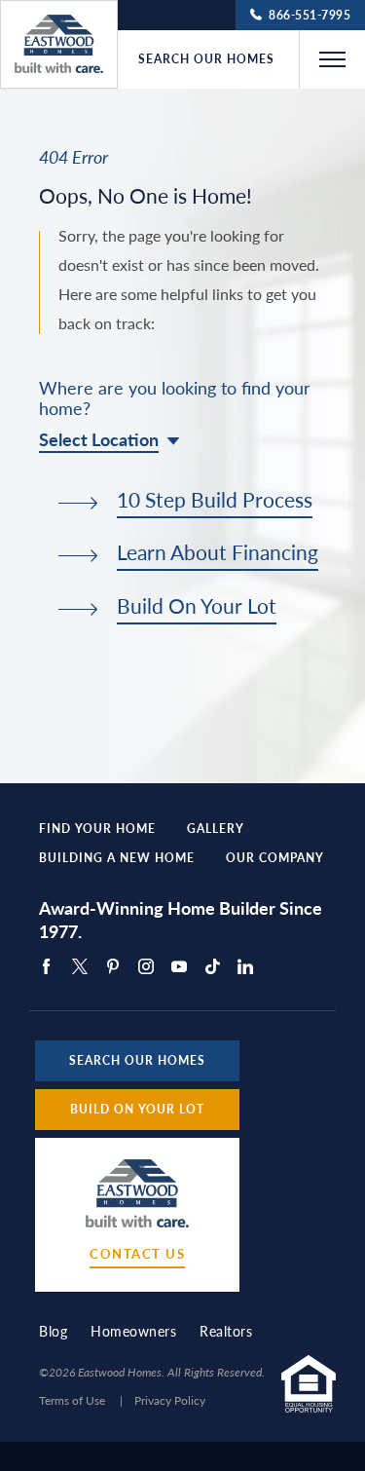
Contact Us (137, 1254)
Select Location (99, 439)
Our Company (275, 858)
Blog (53, 1330)
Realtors (226, 1330)
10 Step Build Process (214, 500)
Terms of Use (72, 1400)
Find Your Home (97, 829)
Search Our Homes (206, 59)
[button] (332, 59)
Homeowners (133, 1330)
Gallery (215, 829)
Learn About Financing (217, 553)
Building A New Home (117, 858)
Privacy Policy (169, 1400)
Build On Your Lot (196, 607)
